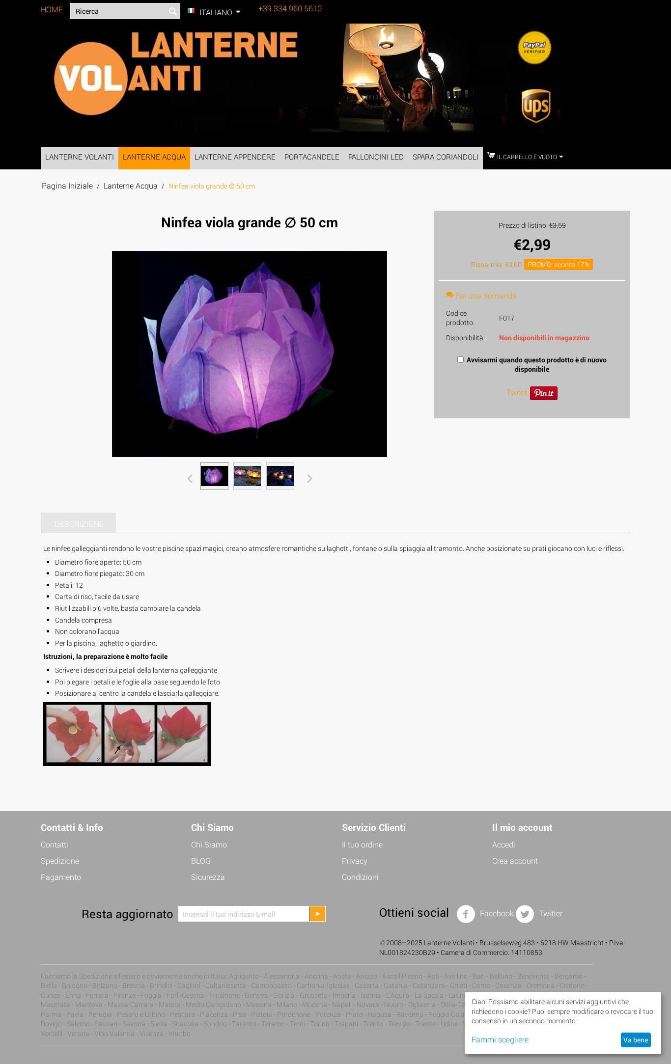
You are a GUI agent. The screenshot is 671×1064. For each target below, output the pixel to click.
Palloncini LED (376, 157)
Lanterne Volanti (79, 157)
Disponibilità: (465, 337)
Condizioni (360, 877)
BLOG (201, 860)
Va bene (635, 1039)
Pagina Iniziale (67, 185)
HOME (52, 9)
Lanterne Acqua (154, 157)
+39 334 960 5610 (290, 8)
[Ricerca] (173, 11)
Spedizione (60, 860)
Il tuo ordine (362, 844)
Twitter (549, 913)
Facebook (496, 913)
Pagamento (61, 877)
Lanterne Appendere (235, 157)
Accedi (503, 844)
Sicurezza (208, 877)
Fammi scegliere (500, 1039)
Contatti (54, 844)
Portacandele (311, 157)
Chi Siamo (209, 844)
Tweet (516, 392)
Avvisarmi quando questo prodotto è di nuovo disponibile (537, 364)
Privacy (354, 860)
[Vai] (317, 913)
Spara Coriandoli (445, 157)
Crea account (515, 860)
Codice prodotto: (460, 317)
